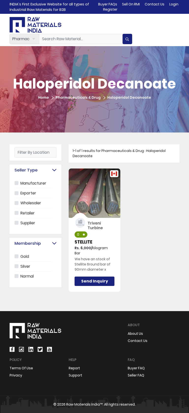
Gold (24, 256)
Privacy (16, 375)
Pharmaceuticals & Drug (78, 97)
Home (43, 97)
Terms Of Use (21, 368)
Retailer (27, 213)
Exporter (28, 193)
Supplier (27, 222)
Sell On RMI (131, 4)
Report (74, 368)
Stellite (83, 242)
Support (75, 375)
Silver (25, 266)
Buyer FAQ (136, 368)
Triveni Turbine (95, 225)
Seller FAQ (136, 375)
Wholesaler (30, 203)
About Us (135, 333)
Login (173, 4)
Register (110, 9)
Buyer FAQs (107, 4)
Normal (27, 276)
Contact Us (154, 4)
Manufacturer (33, 183)
